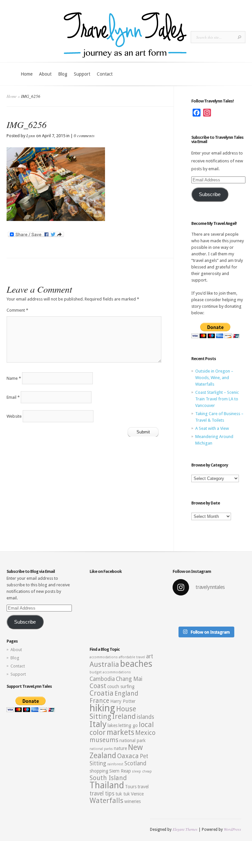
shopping (99, 771)
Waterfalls (106, 800)
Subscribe (209, 194)
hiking (102, 708)
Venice (137, 793)
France (99, 700)
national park (132, 740)
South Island (108, 778)
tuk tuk (123, 793)
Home (26, 74)
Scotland (135, 763)
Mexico (145, 733)
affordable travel (132, 657)
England (126, 693)
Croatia (102, 693)
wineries (132, 801)
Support (82, 74)
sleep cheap (142, 771)
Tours (130, 786)
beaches (136, 664)
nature (120, 748)
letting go (128, 725)
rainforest (115, 764)
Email (13, 397)
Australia (104, 664)
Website (14, 416)
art (149, 656)
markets (120, 732)
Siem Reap (120, 771)
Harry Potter (123, 701)
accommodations (104, 657)
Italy (98, 724)
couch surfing (121, 686)
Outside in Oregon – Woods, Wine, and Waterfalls (214, 378)
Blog (62, 74)
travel (143, 786)
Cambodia (102, 679)
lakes (112, 725)
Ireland (124, 716)
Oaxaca (128, 756)
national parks (101, 749)
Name (14, 378)
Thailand (107, 785)
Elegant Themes (185, 829)
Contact (105, 74)
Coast (98, 686)
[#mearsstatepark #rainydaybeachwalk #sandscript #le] (188, 612)
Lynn (30, 135)
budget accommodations (110, 672)
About (45, 74)
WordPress (232, 829)
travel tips (102, 793)
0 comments (84, 135)
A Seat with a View (212, 428)
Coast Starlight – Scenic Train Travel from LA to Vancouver (217, 399)
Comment (17, 310)
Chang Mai (129, 679)
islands (145, 717)
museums (104, 740)
